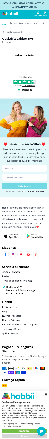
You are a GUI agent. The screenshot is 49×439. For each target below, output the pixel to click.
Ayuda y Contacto (11, 271)
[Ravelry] (36, 254)
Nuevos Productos (11, 315)
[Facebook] (5, 254)
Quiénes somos (10, 333)
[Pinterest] (20, 254)
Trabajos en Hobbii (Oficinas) (17, 280)
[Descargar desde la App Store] (13, 236)
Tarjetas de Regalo (11, 328)
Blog (4, 311)
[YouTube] (28, 254)
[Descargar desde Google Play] (36, 236)
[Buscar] (43, 23)
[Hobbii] (10, 13)
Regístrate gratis (10, 307)
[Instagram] (13, 254)
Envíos (5, 276)
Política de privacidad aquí (33, 191)
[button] (45, 13)
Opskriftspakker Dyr (15, 32)
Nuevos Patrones (11, 320)
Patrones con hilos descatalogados (20, 324)
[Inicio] (3, 32)
